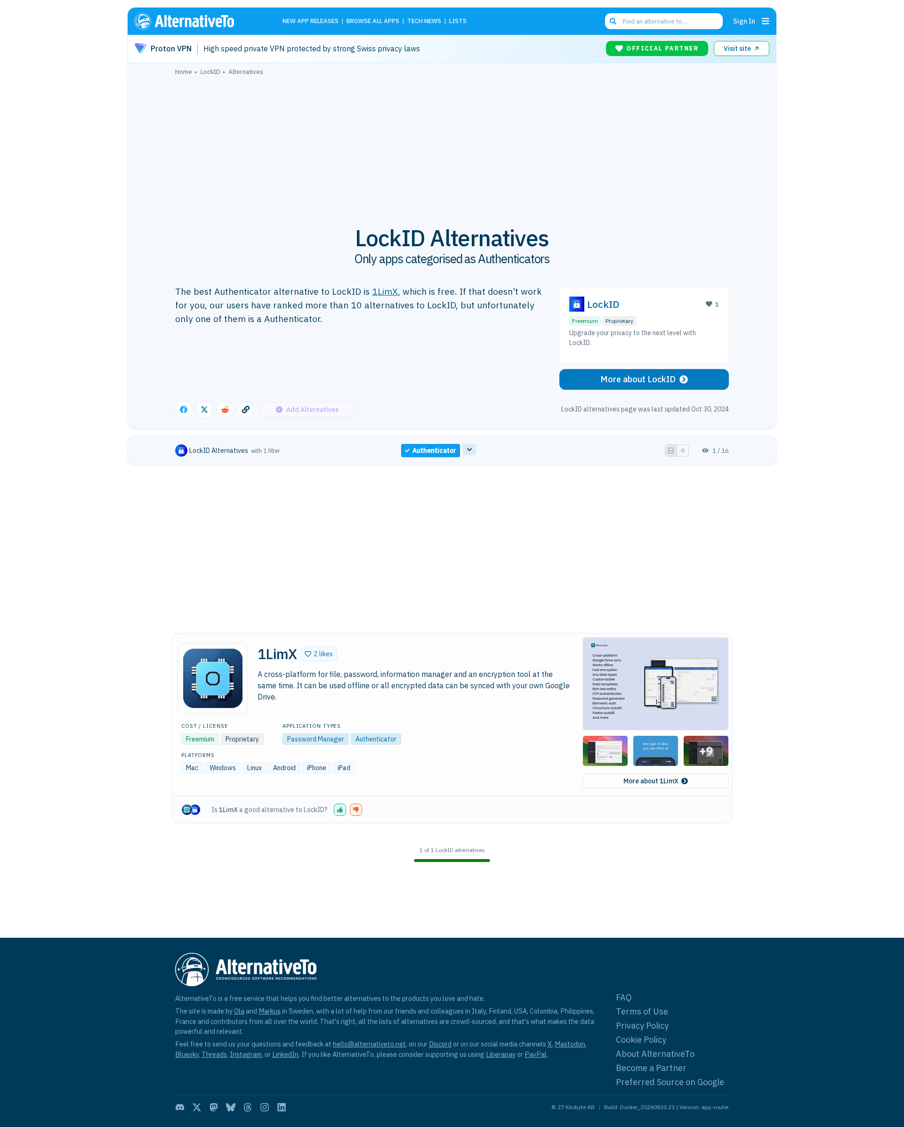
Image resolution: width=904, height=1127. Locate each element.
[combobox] (664, 21)
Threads (214, 1054)
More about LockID (638, 379)
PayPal (536, 1054)
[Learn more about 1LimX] (213, 678)
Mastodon (570, 1043)
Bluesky (187, 1054)
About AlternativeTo (655, 1053)
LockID (603, 304)
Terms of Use (642, 1011)
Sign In (744, 20)
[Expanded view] (671, 450)
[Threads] (247, 1107)
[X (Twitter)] (197, 1107)
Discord (440, 1043)
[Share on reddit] (225, 409)
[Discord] (180, 1107)
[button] (318, 653)
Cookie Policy (641, 1039)
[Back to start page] (197, 21)
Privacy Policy (642, 1025)
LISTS (458, 21)
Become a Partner (651, 1068)
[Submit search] (613, 21)
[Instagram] (264, 1107)
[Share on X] (204, 409)
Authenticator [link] (434, 450)
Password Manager (315, 739)
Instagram (246, 1054)
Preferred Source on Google (670, 1082)
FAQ (624, 997)
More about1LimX (650, 781)
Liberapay (501, 1054)
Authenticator (375, 739)
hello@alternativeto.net (369, 1043)
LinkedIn (285, 1054)
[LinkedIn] (281, 1107)
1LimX (385, 291)
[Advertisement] (452, 145)
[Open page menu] (765, 21)
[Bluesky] (230, 1107)
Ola (239, 1010)
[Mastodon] (213, 1107)
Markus (269, 1010)
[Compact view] (682, 450)
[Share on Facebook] (183, 409)
